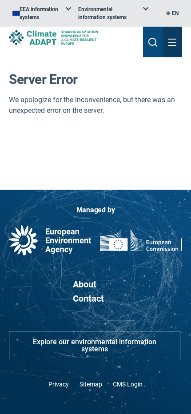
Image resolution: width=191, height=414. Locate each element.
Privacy (58, 384)
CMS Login (128, 384)
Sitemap (91, 384)
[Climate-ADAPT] (72, 37)
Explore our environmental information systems (94, 345)
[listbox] (42, 13)
